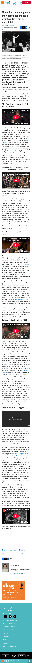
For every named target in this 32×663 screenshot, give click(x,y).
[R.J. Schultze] (5, 567)
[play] (2, 661)
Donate (27, 2)
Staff (4, 640)
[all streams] (30, 661)
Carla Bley (15, 456)
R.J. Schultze (10, 25)
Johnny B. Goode (14, 151)
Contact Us (5, 643)
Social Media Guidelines (9, 626)
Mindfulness (24, 554)
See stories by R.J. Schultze (18, 573)
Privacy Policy (6, 636)
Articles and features (12, 554)
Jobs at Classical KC (8, 630)
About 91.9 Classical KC (9, 623)
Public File (5, 633)
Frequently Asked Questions (10, 646)
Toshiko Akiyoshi (19, 454)
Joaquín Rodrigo (20, 299)
